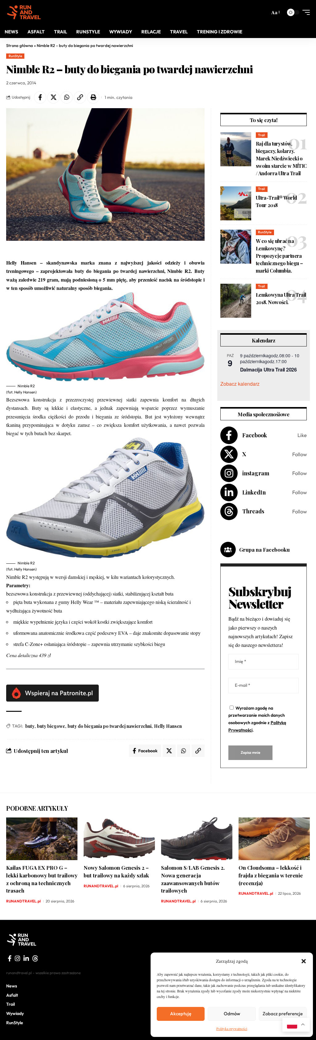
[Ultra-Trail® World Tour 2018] (235, 203)
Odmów (232, 1014)
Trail (261, 135)
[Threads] (263, 511)
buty (30, 726)
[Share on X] (53, 97)
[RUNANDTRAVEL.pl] (24, 12)
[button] (304, 961)
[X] (263, 454)
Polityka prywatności (231, 1028)
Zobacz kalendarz (240, 383)
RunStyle (15, 56)
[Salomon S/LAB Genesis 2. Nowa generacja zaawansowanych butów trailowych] (196, 838)
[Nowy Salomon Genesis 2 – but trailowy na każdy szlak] (119, 838)
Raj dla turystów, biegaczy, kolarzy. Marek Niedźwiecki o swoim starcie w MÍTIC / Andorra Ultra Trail (281, 158)
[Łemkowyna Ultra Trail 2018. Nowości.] (235, 301)
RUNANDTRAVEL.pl (23, 901)
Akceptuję (180, 1014)
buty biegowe (51, 726)
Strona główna (19, 45)
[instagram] (17, 958)
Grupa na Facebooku (264, 549)
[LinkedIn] (263, 492)
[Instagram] (263, 473)
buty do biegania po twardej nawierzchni (110, 726)
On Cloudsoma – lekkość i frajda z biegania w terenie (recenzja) (271, 875)
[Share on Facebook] (40, 97)
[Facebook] (263, 435)
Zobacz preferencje (283, 1014)
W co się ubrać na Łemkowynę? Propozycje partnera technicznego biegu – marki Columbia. (279, 256)
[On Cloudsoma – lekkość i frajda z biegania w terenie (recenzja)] (274, 838)
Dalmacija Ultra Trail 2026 (268, 369)
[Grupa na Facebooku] (228, 549)
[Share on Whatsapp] (66, 97)
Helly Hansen (168, 726)
